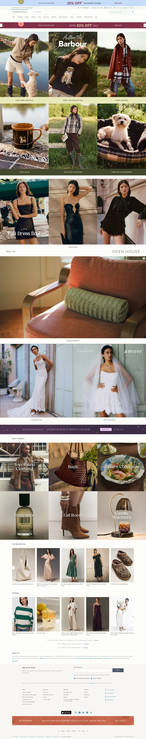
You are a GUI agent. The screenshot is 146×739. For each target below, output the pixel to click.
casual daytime (107, 658)
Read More (15, 661)
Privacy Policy (92, 683)
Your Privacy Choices (66, 736)
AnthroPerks (110, 693)
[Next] (144, 25)
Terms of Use (23, 736)
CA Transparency (32, 736)
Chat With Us (110, 699)
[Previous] (1, 25)
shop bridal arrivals (36, 419)
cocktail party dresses (81, 658)
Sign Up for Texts (111, 696)
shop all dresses (73, 247)
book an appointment (109, 419)
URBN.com (48, 736)
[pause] (144, 258)
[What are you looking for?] (125, 12)
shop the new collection (73, 340)
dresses (42, 658)
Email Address (78, 667)
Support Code (56, 736)
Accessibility (41, 736)
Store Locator (110, 690)
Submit (118, 670)
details (31, 7)
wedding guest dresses (95, 658)
